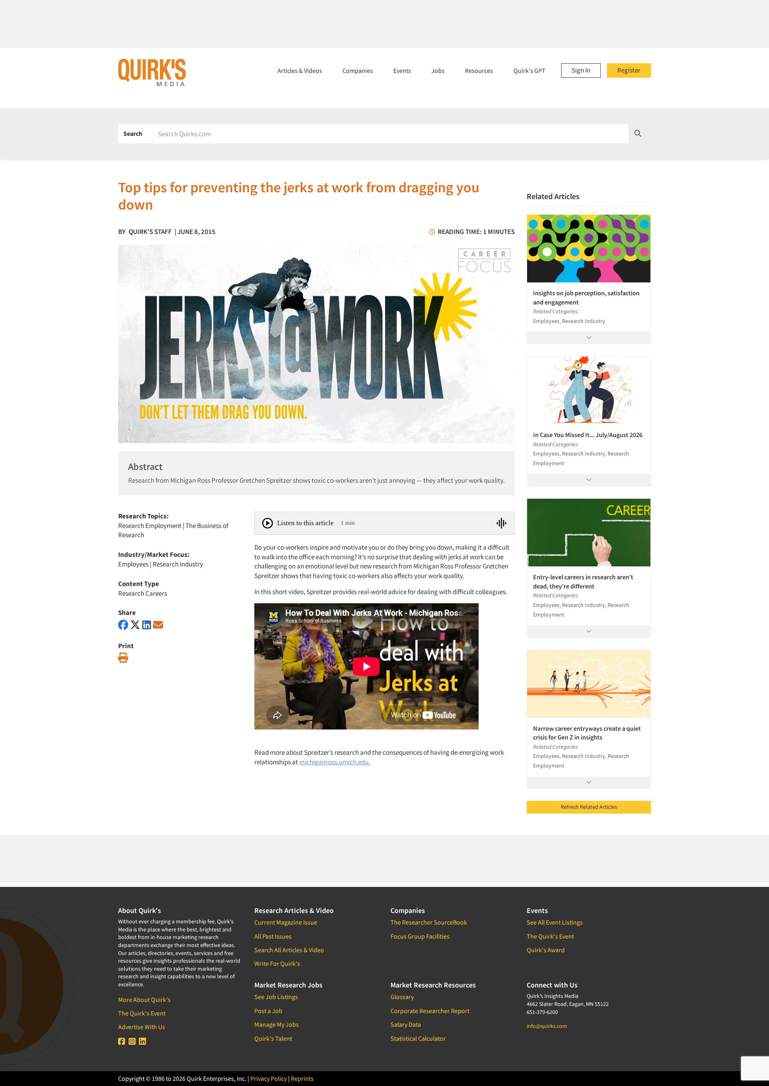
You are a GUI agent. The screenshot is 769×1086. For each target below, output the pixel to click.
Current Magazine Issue (285, 922)
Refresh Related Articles (589, 806)
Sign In (581, 70)
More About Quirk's (144, 999)
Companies (357, 70)
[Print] (123, 658)
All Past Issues (273, 936)
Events (402, 70)
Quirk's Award (546, 950)
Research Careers (142, 593)
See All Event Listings (555, 922)
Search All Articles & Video (289, 950)
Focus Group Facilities (420, 936)
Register (628, 70)
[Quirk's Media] (152, 72)
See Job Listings (276, 997)
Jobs (438, 70)
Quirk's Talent (273, 1038)
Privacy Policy (268, 1078)
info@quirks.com (547, 1026)
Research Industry (178, 564)
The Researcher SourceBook (429, 922)
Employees (133, 564)
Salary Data (406, 1024)
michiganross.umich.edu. (334, 762)
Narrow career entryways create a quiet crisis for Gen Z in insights (587, 732)
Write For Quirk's (277, 963)
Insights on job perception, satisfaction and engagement (586, 297)
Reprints (302, 1078)
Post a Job (268, 1011)
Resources (479, 70)
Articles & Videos (300, 70)
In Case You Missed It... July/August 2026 (587, 435)
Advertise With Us (141, 1027)
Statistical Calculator (418, 1038)
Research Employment (149, 525)
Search (132, 133)
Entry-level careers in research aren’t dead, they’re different (583, 581)
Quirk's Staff (150, 231)
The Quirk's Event (141, 1013)
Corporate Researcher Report (430, 1011)
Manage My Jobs (276, 1024)
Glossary (402, 997)
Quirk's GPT (529, 70)
